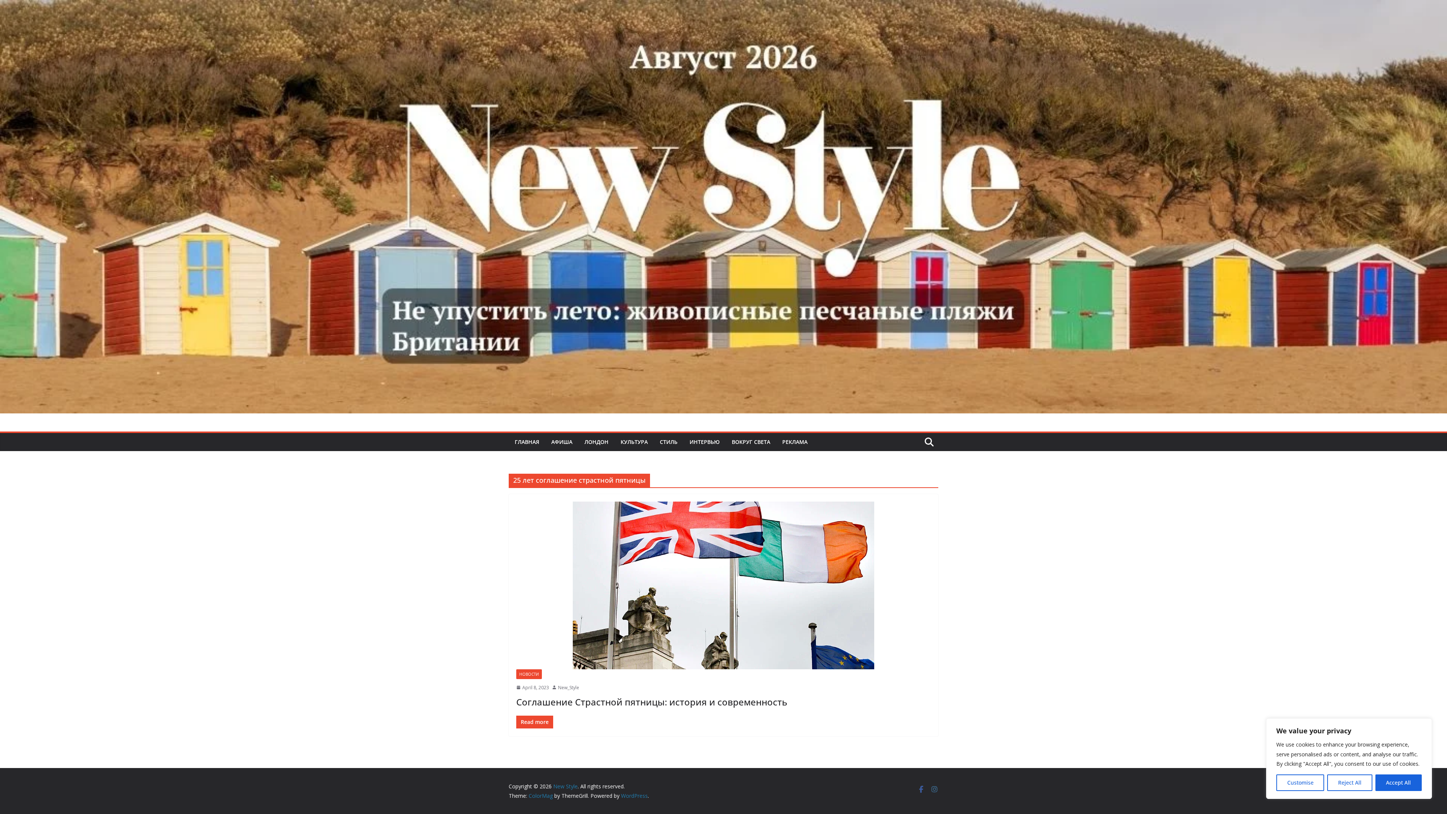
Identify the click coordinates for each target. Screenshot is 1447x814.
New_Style (568, 687)
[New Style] (723, 8)
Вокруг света (751, 441)
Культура (634, 441)
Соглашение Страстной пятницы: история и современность (651, 702)
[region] (1349, 758)
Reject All (1349, 782)
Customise (1300, 782)
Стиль (669, 441)
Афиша (561, 441)
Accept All (1398, 782)
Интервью (705, 441)
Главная (527, 441)
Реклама (795, 441)
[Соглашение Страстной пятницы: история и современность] (723, 585)
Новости (529, 674)
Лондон (596, 441)
